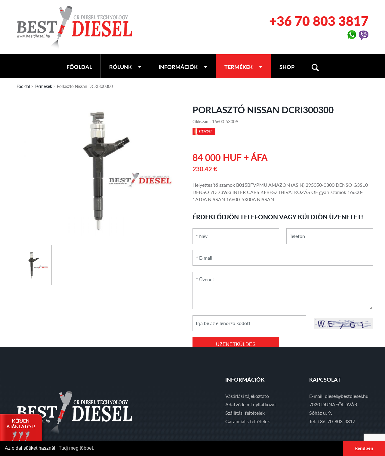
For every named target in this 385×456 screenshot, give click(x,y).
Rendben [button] (364, 448)
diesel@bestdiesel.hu (346, 396)
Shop (286, 67)
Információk (178, 67)
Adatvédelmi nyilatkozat (250, 404)
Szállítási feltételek (245, 413)
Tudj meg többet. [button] (76, 448)
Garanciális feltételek (247, 421)
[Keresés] (315, 66)
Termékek (238, 67)
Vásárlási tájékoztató (247, 396)
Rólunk (120, 67)
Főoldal (79, 67)
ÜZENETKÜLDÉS (236, 344)
